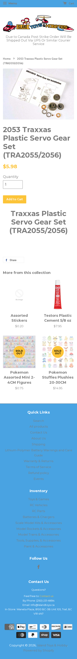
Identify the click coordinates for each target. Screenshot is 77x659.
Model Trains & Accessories (38, 534)
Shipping (38, 444)
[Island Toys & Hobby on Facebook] (38, 567)
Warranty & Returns (38, 461)
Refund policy (38, 473)
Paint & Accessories (38, 546)
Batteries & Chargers (38, 517)
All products (38, 426)
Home (7, 58)
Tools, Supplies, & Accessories (38, 540)
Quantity (10, 177)
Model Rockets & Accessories (38, 529)
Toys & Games (38, 499)
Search (38, 421)
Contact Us (38, 432)
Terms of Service (38, 467)
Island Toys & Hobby (52, 645)
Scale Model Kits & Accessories (38, 523)
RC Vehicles (38, 505)
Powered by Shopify (38, 650)
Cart (71, 3)
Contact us (46, 596)
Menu (12, 3)
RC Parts (38, 511)
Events (39, 479)
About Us (38, 438)
